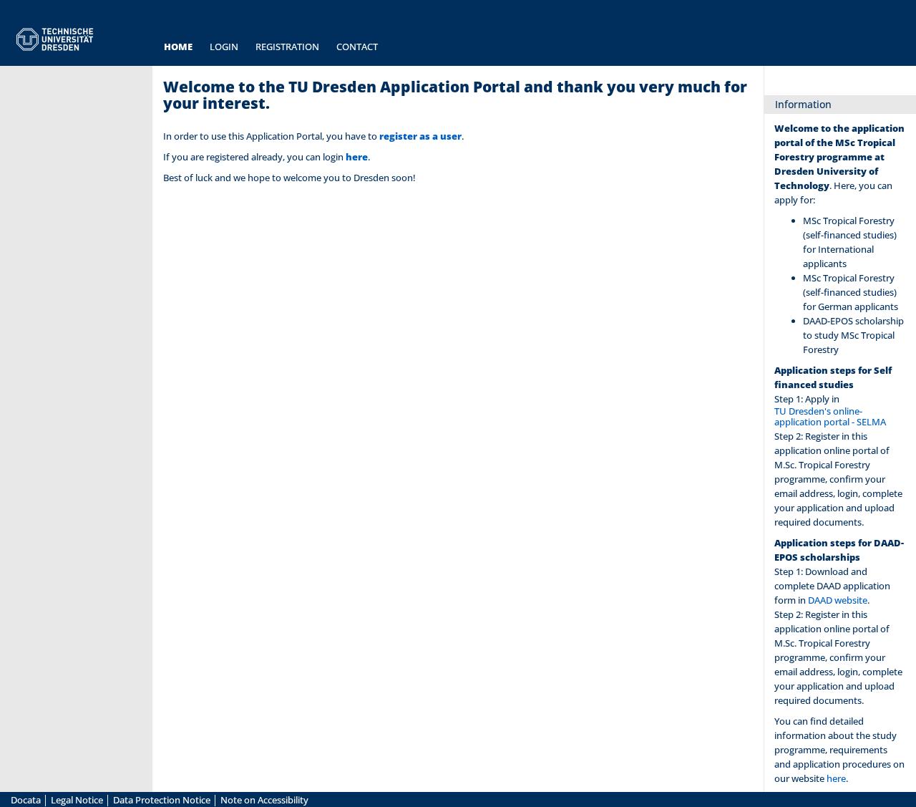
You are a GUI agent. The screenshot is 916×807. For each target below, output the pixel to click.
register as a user (420, 136)
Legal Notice (78, 799)
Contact (357, 46)
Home (178, 46)
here (357, 156)
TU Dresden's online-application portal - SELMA (830, 416)
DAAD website (837, 600)
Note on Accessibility (264, 799)
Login (224, 46)
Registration (287, 46)
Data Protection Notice (163, 799)
